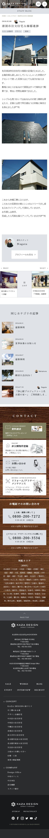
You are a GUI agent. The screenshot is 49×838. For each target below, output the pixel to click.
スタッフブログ (11, 16)
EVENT (8, 690)
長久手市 (19, 583)
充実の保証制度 (14, 760)
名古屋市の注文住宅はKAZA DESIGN (24, 635)
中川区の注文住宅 (15, 718)
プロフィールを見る (24, 254)
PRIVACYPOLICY (30, 811)
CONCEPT (11, 701)
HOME (4, 16)
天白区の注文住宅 (15, 747)
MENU (44, 4)
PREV (6, 268)
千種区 (29, 569)
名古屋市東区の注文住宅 (18, 743)
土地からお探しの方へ (17, 751)
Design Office (14, 772)
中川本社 (11, 780)
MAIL (38, 4)
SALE (8, 684)
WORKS (24, 684)
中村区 (21, 569)
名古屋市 (6, 569)
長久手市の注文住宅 (16, 735)
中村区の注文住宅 (15, 723)
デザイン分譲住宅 (15, 714)
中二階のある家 (14, 710)
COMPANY (11, 767)
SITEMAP (16, 811)
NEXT (43, 268)
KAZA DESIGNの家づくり (20, 706)
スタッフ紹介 (13, 789)
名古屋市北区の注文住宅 (18, 739)
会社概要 (11, 785)
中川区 (14, 569)
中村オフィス (13, 776)
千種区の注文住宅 (15, 727)
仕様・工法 (12, 756)
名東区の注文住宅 (15, 731)
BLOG (40, 684)
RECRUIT (40, 690)
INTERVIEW (24, 690)
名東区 (36, 569)
